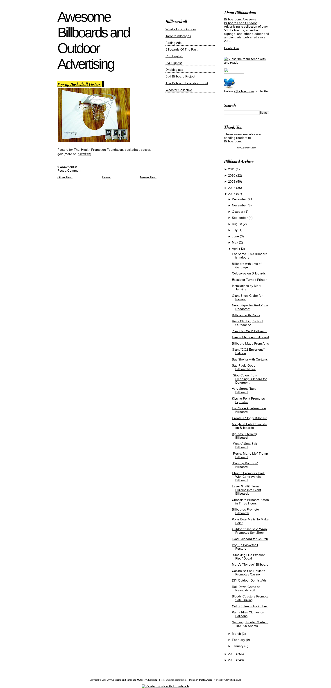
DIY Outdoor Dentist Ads (249, 580)
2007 (232, 194)
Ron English (174, 56)
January (238, 646)
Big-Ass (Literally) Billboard (244, 435)
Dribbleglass (174, 69)
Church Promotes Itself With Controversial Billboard (248, 476)
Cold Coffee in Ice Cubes (250, 606)
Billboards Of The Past (181, 49)
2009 (232, 181)
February (239, 640)
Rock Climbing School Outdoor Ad (247, 323)
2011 (232, 169)
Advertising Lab (233, 680)
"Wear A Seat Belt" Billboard (245, 445)
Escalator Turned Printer (249, 279)
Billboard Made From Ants (250, 343)
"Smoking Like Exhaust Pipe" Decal (248, 556)
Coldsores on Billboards (249, 273)
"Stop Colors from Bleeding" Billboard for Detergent (249, 379)
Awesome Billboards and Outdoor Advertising (93, 40)
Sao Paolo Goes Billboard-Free (244, 367)
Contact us (231, 48)
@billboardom (244, 91)
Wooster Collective (179, 90)
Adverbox (84, 154)
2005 (232, 660)
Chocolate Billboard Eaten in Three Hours (250, 501)
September (240, 217)
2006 (232, 654)
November (240, 205)
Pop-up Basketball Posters (79, 84)
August (237, 224)
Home (106, 177)
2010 (232, 175)
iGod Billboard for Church (250, 539)
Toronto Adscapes (178, 36)
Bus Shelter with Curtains (250, 359)
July (235, 230)
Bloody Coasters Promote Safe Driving (250, 598)
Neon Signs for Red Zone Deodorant (250, 307)
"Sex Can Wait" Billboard (249, 331)
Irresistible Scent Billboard (250, 337)
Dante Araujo (205, 680)
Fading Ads (173, 42)
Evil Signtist (174, 63)
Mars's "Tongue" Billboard (250, 564)
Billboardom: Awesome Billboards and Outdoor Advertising (240, 23)
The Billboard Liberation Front (187, 83)
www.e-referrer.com (246, 148)
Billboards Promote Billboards (245, 511)
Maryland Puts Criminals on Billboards (249, 425)
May (235, 242)
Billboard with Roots (246, 315)
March (237, 633)
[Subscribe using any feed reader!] (246, 62)
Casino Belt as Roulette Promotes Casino (248, 572)
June (236, 236)
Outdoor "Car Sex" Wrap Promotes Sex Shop (249, 530)
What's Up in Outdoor (181, 29)
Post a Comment (69, 170)
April (235, 248)
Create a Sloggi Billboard (249, 418)
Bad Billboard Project (180, 76)
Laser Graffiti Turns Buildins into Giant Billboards (246, 489)
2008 (232, 188)
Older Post (65, 177)
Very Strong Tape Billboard (244, 390)
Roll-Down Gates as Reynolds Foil (246, 588)
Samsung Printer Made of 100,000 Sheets (250, 624)
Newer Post (148, 177)
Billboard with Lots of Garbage (246, 265)
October (238, 211)
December (240, 199)
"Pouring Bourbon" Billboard (245, 465)
